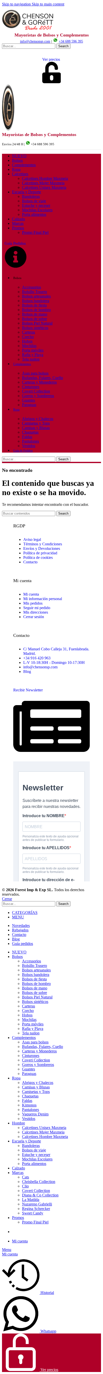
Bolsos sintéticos (35, 328)
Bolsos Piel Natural (37, 323)
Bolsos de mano (34, 314)
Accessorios (31, 287)
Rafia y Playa (32, 355)
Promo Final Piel (35, 232)
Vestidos (28, 446)
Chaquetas (30, 432)
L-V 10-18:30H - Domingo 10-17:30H (54, 662)
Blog (27, 671)
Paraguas (29, 405)
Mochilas (29, 346)
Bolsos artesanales (36, 296)
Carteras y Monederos (39, 382)
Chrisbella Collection (38, 1181)
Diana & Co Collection (40, 1195)
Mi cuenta (31, 594)
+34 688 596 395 (71, 41)
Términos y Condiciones (42, 544)
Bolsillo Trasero (34, 292)
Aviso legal (32, 539)
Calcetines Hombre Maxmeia (45, 178)
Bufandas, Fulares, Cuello (42, 378)
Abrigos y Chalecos (37, 419)
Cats (25, 1177)
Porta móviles (33, 350)
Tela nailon (31, 359)
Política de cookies (38, 557)
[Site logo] (28, 30)
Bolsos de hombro (36, 310)
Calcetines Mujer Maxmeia (43, 183)
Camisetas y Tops (36, 423)
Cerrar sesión (33, 617)
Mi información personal (42, 599)
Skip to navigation (17, 4)
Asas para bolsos (35, 373)
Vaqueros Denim (35, 1114)
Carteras (28, 332)
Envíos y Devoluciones (41, 548)
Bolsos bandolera (35, 301)
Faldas (27, 437)
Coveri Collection (36, 391)
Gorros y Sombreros (38, 396)
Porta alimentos (34, 214)
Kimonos (29, 1105)
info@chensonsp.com (35, 41)
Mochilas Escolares (37, 210)
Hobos (27, 341)
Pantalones (30, 441)
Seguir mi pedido (36, 608)
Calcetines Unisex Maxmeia (44, 187)
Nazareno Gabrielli (37, 1204)
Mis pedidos (32, 603)
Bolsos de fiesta (34, 305)
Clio (25, 1186)
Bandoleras (31, 196)
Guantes (28, 400)
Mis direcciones (35, 612)
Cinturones (30, 387)
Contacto (30, 562)
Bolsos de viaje (34, 201)
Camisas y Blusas (36, 428)
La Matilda (30, 1199)
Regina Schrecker (36, 1208)
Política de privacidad (40, 553)
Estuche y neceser (36, 205)
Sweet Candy (32, 1213)
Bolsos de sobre (34, 319)
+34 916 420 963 (36, 658)
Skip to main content (48, 4)
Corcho (28, 337)
